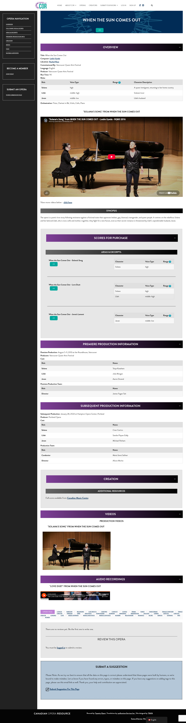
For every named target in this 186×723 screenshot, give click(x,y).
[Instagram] (143, 5)
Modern (117, 615)
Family (142, 612)
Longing (53, 615)
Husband (112, 613)
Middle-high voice (89, 615)
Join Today (10, 74)
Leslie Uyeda (55, 58)
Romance (141, 615)
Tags (7, 49)
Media (8, 45)
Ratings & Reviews (12, 53)
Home (59, 5)
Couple (124, 612)
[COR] (40, 5)
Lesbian (156, 613)
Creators (93, 5)
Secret (151, 615)
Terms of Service (136, 719)
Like (99, 30)
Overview (9, 24)
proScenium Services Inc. (126, 713)
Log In (123, 5)
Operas (82, 5)
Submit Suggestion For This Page (64, 689)
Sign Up (132, 5)
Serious (159, 615)
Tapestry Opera (100, 713)
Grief (78, 613)
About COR (69, 5)
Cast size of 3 (92, 612)
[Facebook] (140, 5)
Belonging (80, 612)
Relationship (129, 615)
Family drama (153, 612)
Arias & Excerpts (12, 32)
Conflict (115, 612)
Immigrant (122, 613)
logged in (61, 647)
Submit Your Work (108, 5)
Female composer (167, 612)
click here (68, 202)
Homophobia (100, 613)
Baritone (69, 612)
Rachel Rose (54, 61)
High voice (88, 613)
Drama (134, 612)
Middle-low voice (105, 615)
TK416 (150, 713)
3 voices (59, 612)
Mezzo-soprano (73, 615)
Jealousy (146, 613)
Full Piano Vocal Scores (14, 28)
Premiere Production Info (15, 37)
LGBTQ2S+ (166, 613)
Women (47, 617)
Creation (9, 41)
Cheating (104, 612)
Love (62, 615)
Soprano (170, 615)
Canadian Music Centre (77, 498)
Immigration (135, 613)
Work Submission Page (14, 95)
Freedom (69, 613)
